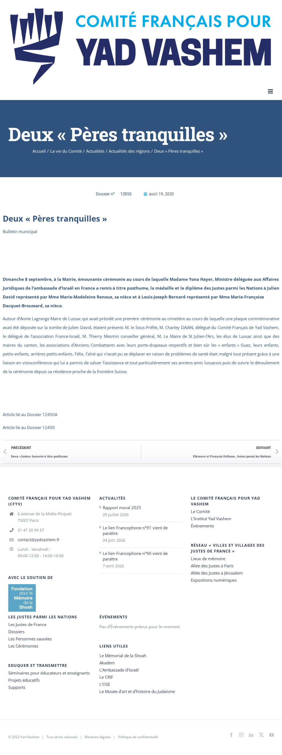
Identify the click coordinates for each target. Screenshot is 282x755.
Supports (16, 687)
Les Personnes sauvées (30, 638)
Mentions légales (98, 737)
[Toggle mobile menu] (271, 91)
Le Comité (200, 511)
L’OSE (104, 684)
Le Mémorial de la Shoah (122, 655)
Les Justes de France (27, 624)
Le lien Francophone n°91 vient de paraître (135, 530)
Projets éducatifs (24, 680)
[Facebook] (231, 735)
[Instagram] (241, 735)
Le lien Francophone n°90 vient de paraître (135, 556)
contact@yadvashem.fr (39, 539)
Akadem (107, 662)
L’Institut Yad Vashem (211, 518)
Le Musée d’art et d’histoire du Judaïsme (137, 691)
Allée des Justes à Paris (212, 565)
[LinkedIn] (251, 735)
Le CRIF (106, 677)
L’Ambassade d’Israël (119, 670)
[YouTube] (271, 735)
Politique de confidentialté (138, 737)
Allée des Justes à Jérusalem (217, 573)
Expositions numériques (214, 580)
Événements (202, 525)
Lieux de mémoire (208, 558)
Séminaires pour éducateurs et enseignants (49, 673)
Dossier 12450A (42, 414)
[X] (261, 734)
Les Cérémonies (23, 646)
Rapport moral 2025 (122, 507)
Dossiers (16, 631)
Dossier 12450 (41, 427)
